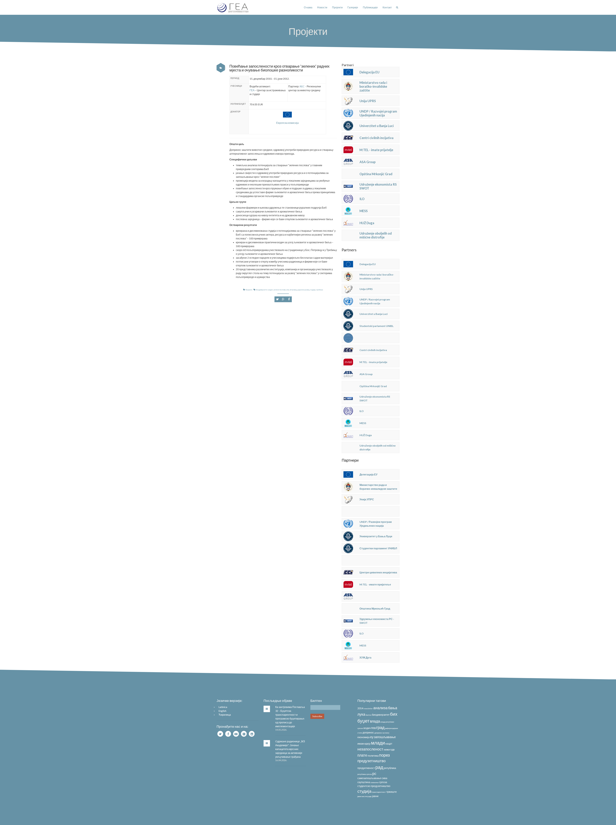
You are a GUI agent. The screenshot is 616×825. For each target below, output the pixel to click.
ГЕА (252, 90)
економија (363, 737)
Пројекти (337, 7)
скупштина (363, 782)
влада (375, 721)
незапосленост (370, 749)
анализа (380, 708)
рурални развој (303, 290)
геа (373, 728)
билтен (368, 715)
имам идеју (364, 743)
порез (384, 755)
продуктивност (366, 767)
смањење (375, 782)
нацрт (388, 743)
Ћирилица (224, 714)
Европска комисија (287, 122)
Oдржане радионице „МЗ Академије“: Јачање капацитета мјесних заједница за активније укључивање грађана (290, 749)
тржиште (391, 791)
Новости (322, 7)
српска (383, 782)
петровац (293, 290)
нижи (387, 749)
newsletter (368, 708)
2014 (360, 708)
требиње (319, 290)
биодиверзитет (262, 290)
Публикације (370, 7)
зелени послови (280, 290)
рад (379, 767)
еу (371, 737)
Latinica (222, 706)
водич (270, 290)
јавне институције (364, 796)
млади (378, 743)
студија (313, 290)
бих (393, 714)
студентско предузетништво (373, 785)
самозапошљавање (369, 778)
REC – (303, 86)
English (222, 710)
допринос (368, 732)
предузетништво (371, 761)
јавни (375, 796)
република (390, 767)
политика (373, 755)
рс (374, 773)
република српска (364, 774)
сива (384, 778)
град (380, 727)
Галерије (352, 7)
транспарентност (379, 792)
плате (362, 755)
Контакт (387, 7)
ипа (287, 290)
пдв (392, 749)
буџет (363, 721)
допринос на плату (381, 733)
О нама (308, 7)
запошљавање (385, 737)
